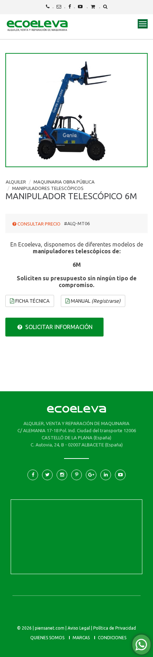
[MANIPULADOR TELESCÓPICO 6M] (76, 110)
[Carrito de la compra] (93, 6)
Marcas (81, 637)
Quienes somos (47, 637)
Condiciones (112, 637)
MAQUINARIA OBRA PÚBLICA (64, 181)
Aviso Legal (79, 628)
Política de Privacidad (114, 628)
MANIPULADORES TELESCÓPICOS (48, 188)
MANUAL (95, 301)
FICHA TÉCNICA (31, 301)
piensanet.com (49, 628)
